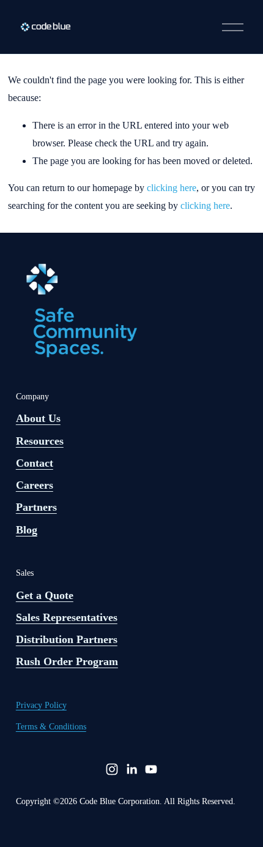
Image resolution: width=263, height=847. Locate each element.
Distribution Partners (66, 639)
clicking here (171, 188)
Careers (34, 485)
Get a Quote (44, 595)
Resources (40, 441)
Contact (34, 463)
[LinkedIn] (131, 769)
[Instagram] (112, 769)
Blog (26, 530)
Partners (36, 507)
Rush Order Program (67, 661)
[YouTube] (151, 769)
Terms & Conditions (51, 726)
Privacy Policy (41, 705)
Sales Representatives (66, 617)
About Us (38, 418)
